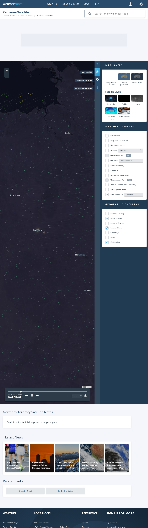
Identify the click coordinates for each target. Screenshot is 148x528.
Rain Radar (114, 170)
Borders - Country (117, 213)
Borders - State (116, 218)
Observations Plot (117, 155)
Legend (85, 522)
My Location (115, 242)
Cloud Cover (115, 136)
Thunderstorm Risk (117, 180)
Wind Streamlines (117, 194)
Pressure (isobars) (117, 166)
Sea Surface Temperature (119, 175)
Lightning (114, 150)
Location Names (116, 228)
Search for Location (41, 522)
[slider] (86, 392)
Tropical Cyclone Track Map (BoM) (123, 185)
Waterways (114, 232)
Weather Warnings (10, 522)
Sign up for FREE (113, 522)
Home (5, 16)
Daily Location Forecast (119, 140)
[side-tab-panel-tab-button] (97, 72)
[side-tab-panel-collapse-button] (97, 64)
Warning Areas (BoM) (118, 189)
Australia (13, 16)
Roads (112, 237)
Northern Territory (27, 16)
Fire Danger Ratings (117, 145)
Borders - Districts (117, 223)
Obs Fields (114, 160)
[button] (6, 70)
